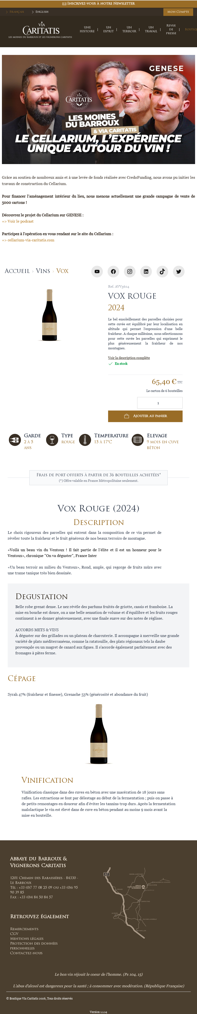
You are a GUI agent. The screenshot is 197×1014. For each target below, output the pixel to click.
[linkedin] (146, 271)
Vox (62, 271)
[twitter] (179, 271)
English (42, 12)
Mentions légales (26, 939)
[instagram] (129, 271)
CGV (14, 934)
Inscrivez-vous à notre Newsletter (101, 4)
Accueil (17, 271)
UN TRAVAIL (151, 29)
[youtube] (97, 271)
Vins (43, 271)
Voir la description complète (129, 358)
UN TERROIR (129, 29)
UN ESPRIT (108, 29)
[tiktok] (162, 271)
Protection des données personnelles (34, 946)
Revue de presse (171, 29)
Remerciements (24, 929)
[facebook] (113, 271)
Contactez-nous (26, 953)
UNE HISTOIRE (87, 29)
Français (17, 12)
